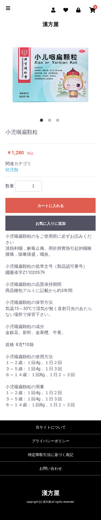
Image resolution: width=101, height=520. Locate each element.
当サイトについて (51, 427)
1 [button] (42, 121)
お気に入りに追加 (51, 223)
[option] (50, 75)
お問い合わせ (50, 468)
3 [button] (58, 121)
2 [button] (50, 121)
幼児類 (11, 169)
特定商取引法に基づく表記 (50, 455)
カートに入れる (50, 206)
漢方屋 (51, 24)
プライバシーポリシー (50, 441)
